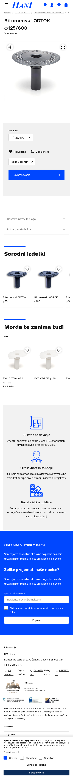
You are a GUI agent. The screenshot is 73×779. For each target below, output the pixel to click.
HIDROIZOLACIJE (22, 12)
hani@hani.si (15, 665)
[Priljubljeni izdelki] (59, 5)
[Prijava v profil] (52, 5)
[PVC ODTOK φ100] (48, 360)
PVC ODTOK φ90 (13, 378)
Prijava (36, 620)
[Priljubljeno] (27, 269)
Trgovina (10, 734)
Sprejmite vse (36, 772)
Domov (7, 12)
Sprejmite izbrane (36, 764)
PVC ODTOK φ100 (45, 378)
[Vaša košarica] (66, 5)
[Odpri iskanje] (45, 4)
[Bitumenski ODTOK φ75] (17, 279)
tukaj (12, 611)
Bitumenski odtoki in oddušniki (49, 12)
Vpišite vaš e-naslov (14, 593)
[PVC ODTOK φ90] (17, 360)
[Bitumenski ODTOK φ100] (48, 279)
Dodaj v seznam (20, 161)
